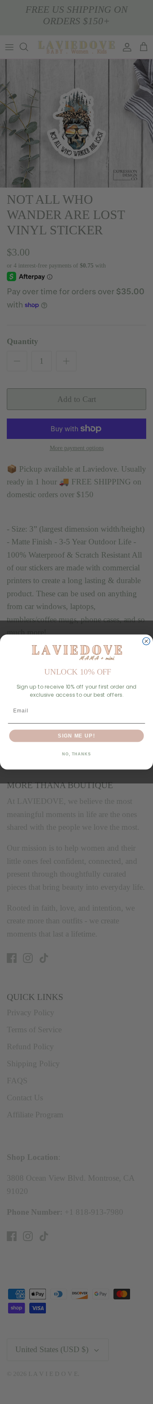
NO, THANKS (76, 754)
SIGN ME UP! (76, 735)
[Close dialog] (146, 641)
